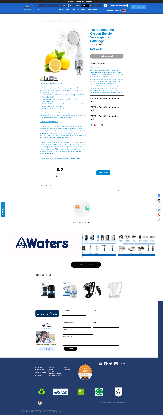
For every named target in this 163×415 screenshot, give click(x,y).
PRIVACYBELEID (112, 402)
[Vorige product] (36, 290)
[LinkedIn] (159, 210)
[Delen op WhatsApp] (98, 125)
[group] (81, 289)
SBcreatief (62, 412)
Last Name (95, 310)
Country (65, 329)
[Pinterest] (159, 215)
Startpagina (43, 21)
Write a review (103, 173)
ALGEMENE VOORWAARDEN (121, 402)
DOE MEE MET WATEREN (103, 402)
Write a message (67, 336)
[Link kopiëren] (159, 219)
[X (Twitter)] (159, 200)
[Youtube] (101, 363)
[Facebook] (159, 195)
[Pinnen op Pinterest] (95, 125)
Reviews (3, 210)
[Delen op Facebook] (91, 125)
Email (94, 322)
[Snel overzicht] (48, 289)
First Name (65, 310)
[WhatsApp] (159, 205)
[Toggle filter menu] (119, 190)
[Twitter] (111, 363)
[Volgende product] (126, 290)
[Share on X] (102, 125)
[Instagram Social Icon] (116, 363)
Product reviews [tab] (46, 185)
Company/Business (68, 322)
